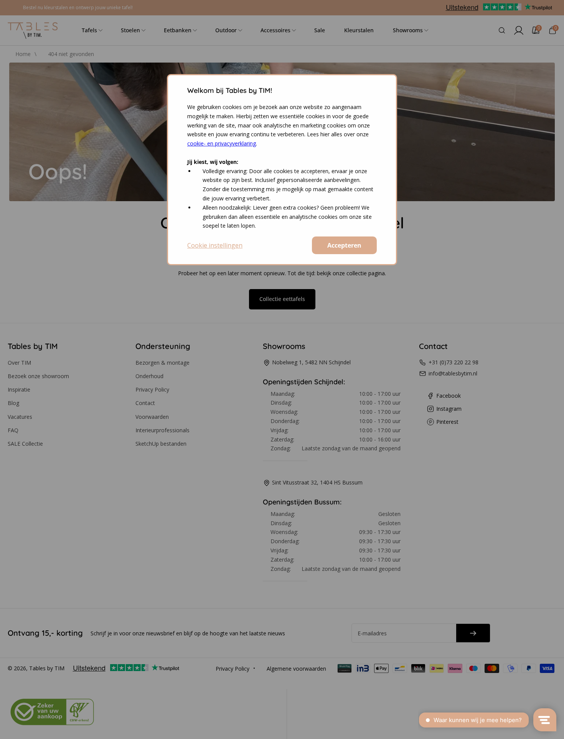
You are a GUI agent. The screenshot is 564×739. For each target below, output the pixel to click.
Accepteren (344, 245)
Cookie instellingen (214, 245)
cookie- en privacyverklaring (221, 143)
